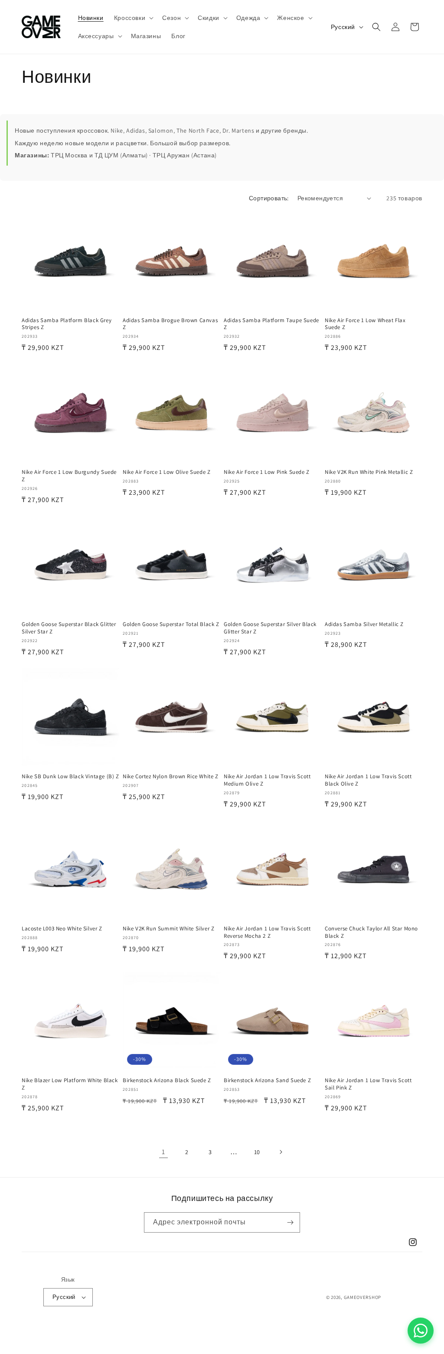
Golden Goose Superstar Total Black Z (171, 624)
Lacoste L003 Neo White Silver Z (62, 928)
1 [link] (163, 1151)
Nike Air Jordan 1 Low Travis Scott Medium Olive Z (267, 780)
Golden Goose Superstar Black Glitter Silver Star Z (69, 628)
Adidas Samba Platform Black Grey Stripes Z (66, 324)
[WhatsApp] (421, 1331)
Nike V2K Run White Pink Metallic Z (369, 472)
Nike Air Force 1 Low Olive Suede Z (166, 472)
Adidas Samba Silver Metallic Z (364, 624)
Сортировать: (269, 198)
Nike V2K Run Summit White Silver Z (168, 928)
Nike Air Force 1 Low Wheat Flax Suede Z (365, 324)
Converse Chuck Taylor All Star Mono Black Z (371, 932)
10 (257, 1152)
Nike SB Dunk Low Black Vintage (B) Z (70, 776)
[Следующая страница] (280, 1152)
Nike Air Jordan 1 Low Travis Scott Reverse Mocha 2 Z (267, 932)
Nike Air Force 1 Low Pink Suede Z (267, 472)
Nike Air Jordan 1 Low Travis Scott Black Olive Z (368, 780)
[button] (133, 18)
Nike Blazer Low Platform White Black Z (70, 1084)
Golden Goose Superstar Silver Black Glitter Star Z (270, 628)
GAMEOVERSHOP (362, 1297)
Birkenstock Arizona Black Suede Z (167, 1080)
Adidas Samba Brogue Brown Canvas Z (170, 324)
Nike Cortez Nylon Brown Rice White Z (171, 776)
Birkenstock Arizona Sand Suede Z (267, 1080)
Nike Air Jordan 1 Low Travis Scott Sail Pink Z (368, 1084)
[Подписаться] (290, 1222)
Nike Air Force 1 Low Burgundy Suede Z (69, 476)
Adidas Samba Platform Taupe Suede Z (271, 324)
